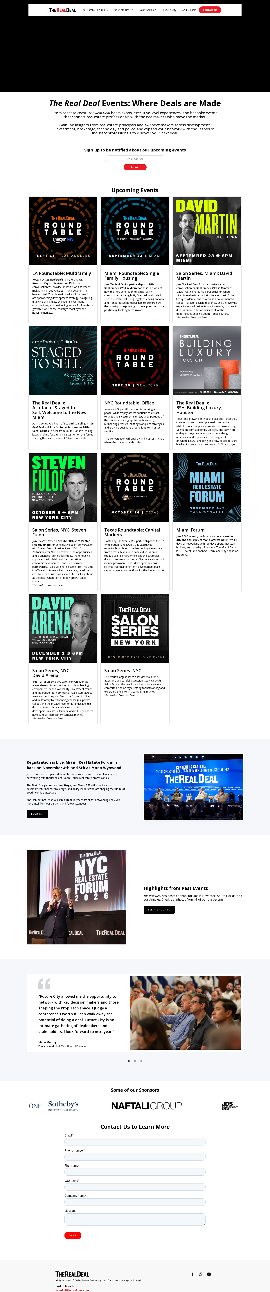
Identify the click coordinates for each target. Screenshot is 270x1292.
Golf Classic (189, 10)
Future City (169, 10)
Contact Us (210, 10)
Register (37, 813)
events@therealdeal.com (72, 1290)
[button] (95, 10)
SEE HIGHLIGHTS (159, 909)
